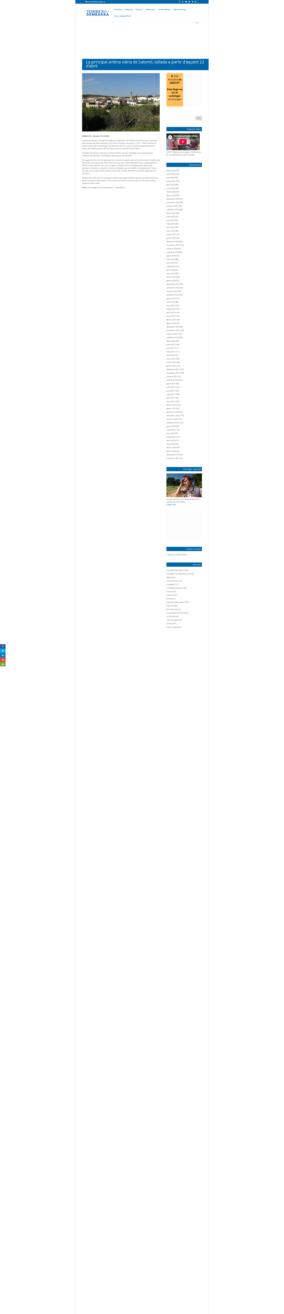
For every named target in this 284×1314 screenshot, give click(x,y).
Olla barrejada (172, 620)
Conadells (170, 584)
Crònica (169, 591)
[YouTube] (186, 2)
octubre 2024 (171, 248)
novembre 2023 (172, 288)
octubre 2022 (171, 334)
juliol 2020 (170, 430)
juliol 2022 (170, 344)
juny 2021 (170, 391)
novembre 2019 (172, 458)
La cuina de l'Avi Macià (175, 613)
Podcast (139, 10)
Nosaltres (118, 10)
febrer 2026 (171, 192)
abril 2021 (170, 398)
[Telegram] (192, 2)
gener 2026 (171, 195)
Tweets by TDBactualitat (176, 554)
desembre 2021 (172, 369)
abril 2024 (170, 270)
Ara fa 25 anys (172, 581)
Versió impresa (164, 10)
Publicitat (129, 10)
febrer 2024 (171, 277)
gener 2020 (171, 451)
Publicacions (150, 10)
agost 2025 (171, 213)
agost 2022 (171, 341)
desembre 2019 (172, 454)
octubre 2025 (171, 206)
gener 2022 (171, 366)
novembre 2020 (172, 415)
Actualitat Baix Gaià (174, 570)
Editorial (169, 595)
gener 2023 (171, 323)
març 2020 (170, 444)
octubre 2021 (171, 376)
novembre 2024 (172, 245)
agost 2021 (171, 383)
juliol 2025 (170, 216)
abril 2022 (170, 355)
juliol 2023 (170, 302)
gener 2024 (171, 280)
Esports (169, 606)
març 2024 (170, 273)
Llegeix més (171, 504)
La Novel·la (170, 616)
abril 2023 (170, 312)
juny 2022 (170, 348)
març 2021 (170, 401)
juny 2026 (170, 177)
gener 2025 (171, 238)
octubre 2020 (171, 419)
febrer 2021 (171, 405)
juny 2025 (170, 220)
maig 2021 (170, 394)
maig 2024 (170, 266)
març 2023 (170, 316)
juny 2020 (170, 433)
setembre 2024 (172, 252)
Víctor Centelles (172, 627)
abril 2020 (170, 440)
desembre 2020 (172, 412)
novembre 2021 (172, 373)
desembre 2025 (172, 199)
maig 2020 (170, 437)
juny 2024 (170, 263)
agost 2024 (171, 256)
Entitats (169, 598)
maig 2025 (170, 224)
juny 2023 (170, 305)
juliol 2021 (170, 387)
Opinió (169, 623)
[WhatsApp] (196, 2)
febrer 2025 (171, 234)
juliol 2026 (170, 174)
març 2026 (170, 188)
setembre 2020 (172, 422)
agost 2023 (171, 298)
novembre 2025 (172, 202)
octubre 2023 (171, 291)
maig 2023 (170, 309)
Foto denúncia (172, 609)
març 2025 (170, 231)
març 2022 (170, 359)
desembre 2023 (172, 284)
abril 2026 (170, 184)
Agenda (169, 577)
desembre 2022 (172, 327)
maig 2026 (170, 181)
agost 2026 (171, 170)
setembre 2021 (172, 380)
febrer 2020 (171, 447)
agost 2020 (171, 426)
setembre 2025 (172, 209)
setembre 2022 (172, 337)
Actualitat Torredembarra (177, 574)
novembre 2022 (172, 330)
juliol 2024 (170, 259)
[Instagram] (189, 2)
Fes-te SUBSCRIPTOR (122, 16)
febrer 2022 (171, 362)
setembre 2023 (172, 295)
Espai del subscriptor (175, 602)
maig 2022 (170, 351)
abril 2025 (170, 227)
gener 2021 (171, 408)
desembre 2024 (172, 241)
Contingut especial (174, 588)
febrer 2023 (171, 319)
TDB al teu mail (179, 10)
